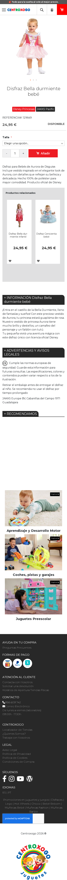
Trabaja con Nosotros (16, 737)
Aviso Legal (9, 749)
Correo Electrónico (17, 706)
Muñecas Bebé (14, 807)
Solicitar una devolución (18, 686)
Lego (8, 803)
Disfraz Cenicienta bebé (46, 235)
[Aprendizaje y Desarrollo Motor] (33, 508)
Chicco (36, 803)
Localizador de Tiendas (17, 729)
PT (9, 792)
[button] (30, 80)
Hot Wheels (21, 803)
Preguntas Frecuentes (16, 647)
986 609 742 (13, 702)
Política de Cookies (14, 757)
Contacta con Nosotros (17, 682)
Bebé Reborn (51, 803)
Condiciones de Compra (18, 761)
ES (4, 792)
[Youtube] (21, 780)
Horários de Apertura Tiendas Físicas (25, 690)
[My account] (52, 9)
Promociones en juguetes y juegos (26, 799)
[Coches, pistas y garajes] (33, 552)
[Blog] (30, 780)
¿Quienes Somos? (14, 733)
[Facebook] (5, 780)
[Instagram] (12, 780)
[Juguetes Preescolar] (33, 596)
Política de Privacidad (16, 753)
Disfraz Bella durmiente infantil (18, 235)
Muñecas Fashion (37, 807)
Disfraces (56, 799)
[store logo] (19, 9)
